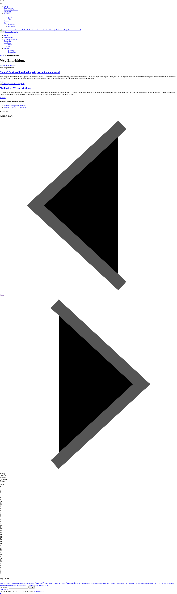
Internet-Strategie (74, 583)
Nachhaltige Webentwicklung (15, 88)
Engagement (30, 583)
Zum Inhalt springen (11, 32)
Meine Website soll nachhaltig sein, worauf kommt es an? (30, 72)
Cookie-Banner (14, 583)
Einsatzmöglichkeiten (11, 39)
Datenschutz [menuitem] (12, 26)
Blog (1, 583)
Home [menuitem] (6, 6)
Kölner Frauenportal (100, 583)
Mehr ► (3, 82)
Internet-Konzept (58, 583)
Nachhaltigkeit (133, 583)
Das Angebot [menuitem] (8, 8)
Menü (2, 32)
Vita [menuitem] (9, 19)
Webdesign (34, 585)
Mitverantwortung (122, 583)
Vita (9, 46)
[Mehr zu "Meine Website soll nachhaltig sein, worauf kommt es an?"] (8, 65)
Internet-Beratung (43, 583)
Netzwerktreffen (148, 583)
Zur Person (7, 43)
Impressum (11, 50)
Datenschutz (12, 52)
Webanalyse (27, 585)
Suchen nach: (4, 587)
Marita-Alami (111, 583)
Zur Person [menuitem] (7, 14)
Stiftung (155, 583)
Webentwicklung (44, 585)
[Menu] (1, 3)
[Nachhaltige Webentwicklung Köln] (12, 84)
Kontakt (6, 48)
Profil (10, 45)
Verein (10, 585)
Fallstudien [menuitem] (7, 12)
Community (6, 583)
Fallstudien (7, 41)
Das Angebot (8, 37)
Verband (5, 585)
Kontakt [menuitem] (6, 22)
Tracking (160, 583)
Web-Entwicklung (18, 585)
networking (140, 583)
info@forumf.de (39, 591)
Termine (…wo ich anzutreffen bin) (15, 107)
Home (6, 35)
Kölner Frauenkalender (88, 583)
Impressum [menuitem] (11, 24)
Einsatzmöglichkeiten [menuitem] (11, 10)
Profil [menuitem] (10, 17)
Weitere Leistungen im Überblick (15, 106)
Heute (2, 295)
